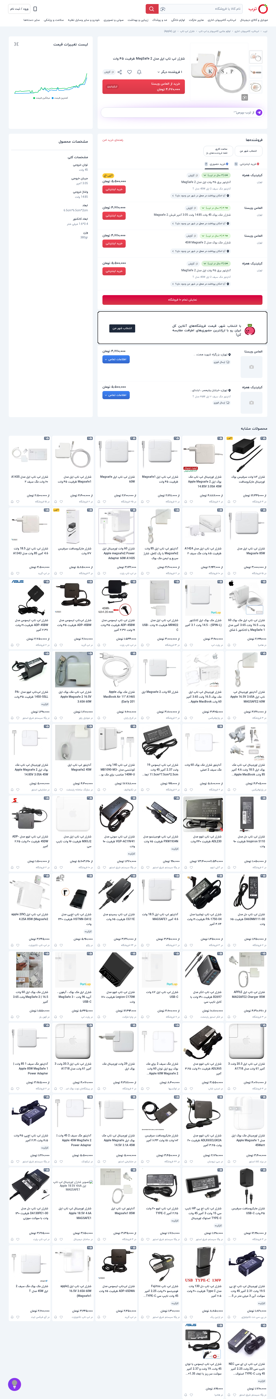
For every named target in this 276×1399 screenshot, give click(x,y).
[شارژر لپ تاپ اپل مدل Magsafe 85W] (246, 526)
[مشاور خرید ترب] (14, 1384)
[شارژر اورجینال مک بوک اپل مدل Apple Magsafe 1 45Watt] (246, 1113)
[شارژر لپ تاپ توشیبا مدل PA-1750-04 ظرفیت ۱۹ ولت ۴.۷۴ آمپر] (203, 892)
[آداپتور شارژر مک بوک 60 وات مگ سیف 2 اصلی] (203, 742)
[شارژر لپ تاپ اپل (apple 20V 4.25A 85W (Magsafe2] (30, 892)
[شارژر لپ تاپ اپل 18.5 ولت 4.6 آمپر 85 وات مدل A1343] (30, 526)
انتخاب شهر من (122, 328)
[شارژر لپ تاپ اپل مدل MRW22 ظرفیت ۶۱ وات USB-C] (160, 598)
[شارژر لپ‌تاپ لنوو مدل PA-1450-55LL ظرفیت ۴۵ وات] (30, 669)
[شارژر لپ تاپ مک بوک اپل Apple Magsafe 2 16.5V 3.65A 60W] (73, 669)
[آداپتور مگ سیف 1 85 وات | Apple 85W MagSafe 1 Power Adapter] (30, 1041)
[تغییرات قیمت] (139, 72)
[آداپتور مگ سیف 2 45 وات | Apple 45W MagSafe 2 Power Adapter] (73, 1113)
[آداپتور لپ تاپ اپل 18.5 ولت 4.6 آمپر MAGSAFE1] (160, 892)
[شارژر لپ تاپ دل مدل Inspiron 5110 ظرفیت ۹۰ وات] (246, 814)
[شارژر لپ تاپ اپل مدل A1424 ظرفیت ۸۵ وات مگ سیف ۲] (203, 526)
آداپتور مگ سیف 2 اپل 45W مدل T (211, 188)
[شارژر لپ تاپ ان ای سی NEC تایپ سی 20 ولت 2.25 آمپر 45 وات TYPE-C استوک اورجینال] (246, 1341)
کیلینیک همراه (252, 175)
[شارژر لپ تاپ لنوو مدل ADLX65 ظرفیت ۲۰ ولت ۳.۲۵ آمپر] (203, 1041)
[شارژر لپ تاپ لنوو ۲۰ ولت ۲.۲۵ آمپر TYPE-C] (160, 1186)
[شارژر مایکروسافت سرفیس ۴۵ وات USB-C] (246, 1186)
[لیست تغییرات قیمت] (16, 44)
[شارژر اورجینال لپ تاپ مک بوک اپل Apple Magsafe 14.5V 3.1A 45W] (116, 1113)
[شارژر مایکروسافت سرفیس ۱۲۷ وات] (73, 526)
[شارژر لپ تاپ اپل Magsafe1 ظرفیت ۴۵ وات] (160, 454)
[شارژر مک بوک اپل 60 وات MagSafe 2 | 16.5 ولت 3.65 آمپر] (30, 970)
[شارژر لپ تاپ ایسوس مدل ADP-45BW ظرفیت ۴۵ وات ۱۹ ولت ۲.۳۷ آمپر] (116, 598)
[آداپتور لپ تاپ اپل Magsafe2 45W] (73, 742)
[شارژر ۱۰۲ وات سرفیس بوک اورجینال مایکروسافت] (246, 454)
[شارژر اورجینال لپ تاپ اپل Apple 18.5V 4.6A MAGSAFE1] (73, 1186)
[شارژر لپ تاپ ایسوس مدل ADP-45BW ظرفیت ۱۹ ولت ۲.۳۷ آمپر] (30, 598)
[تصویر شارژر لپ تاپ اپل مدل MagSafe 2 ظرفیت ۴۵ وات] (255, 57)
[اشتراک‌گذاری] (119, 73)
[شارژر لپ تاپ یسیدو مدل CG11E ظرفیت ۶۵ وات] (116, 892)
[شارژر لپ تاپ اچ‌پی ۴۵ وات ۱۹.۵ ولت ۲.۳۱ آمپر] (30, 1113)
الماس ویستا (253, 208)
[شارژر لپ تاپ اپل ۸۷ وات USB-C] (160, 970)
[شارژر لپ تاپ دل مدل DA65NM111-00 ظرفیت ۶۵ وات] (246, 892)
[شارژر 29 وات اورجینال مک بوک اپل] (116, 1041)
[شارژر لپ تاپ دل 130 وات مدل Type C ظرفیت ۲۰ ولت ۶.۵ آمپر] (203, 1264)
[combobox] (201, 9)
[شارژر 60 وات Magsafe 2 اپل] (160, 669)
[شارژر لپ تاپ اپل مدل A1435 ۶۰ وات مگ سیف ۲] (30, 454)
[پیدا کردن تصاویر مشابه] (244, 97)
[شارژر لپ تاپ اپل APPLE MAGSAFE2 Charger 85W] (246, 970)
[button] (19, 9)
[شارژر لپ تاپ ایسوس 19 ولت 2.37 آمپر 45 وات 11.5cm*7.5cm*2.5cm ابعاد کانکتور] (160, 742)
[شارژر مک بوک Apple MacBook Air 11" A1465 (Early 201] (116, 669)
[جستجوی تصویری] (163, 9)
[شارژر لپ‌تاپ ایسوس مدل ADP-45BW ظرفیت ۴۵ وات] (73, 598)
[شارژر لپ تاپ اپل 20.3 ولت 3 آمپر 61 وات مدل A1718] (246, 1041)
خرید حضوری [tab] (215, 164)
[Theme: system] (35, 9)
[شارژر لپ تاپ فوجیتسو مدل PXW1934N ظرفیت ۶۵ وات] (160, 814)
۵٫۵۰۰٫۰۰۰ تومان (114, 181)
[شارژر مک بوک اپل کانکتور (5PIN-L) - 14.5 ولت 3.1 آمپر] (203, 598)
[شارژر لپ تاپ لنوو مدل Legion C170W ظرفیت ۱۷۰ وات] (116, 970)
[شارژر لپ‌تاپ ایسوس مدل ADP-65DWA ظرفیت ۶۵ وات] (116, 1264)
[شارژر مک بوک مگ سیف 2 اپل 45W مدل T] (30, 1264)
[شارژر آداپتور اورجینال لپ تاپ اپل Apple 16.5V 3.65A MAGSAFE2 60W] (246, 669)
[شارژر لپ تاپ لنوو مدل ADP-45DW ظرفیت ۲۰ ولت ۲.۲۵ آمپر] (30, 814)
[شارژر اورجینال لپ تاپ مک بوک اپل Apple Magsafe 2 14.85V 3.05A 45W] (203, 454)
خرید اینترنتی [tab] (245, 164)
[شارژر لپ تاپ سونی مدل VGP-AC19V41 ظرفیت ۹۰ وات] (116, 814)
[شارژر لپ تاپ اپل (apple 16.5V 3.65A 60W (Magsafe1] (73, 1264)
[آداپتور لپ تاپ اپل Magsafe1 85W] (116, 1186)
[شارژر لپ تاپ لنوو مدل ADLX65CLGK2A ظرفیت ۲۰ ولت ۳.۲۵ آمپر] (203, 1113)
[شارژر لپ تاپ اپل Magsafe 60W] (116, 454)
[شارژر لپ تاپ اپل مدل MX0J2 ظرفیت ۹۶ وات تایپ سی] (73, 814)
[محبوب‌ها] (129, 72)
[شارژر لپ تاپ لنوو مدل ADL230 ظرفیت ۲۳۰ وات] (203, 814)
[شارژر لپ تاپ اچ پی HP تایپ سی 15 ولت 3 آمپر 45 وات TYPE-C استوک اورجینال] (203, 1186)
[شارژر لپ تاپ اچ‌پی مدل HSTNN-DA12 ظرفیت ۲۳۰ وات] (73, 892)
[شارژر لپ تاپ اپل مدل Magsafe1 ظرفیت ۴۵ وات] (73, 454)
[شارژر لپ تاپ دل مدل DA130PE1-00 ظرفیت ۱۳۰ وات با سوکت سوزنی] (30, 1186)
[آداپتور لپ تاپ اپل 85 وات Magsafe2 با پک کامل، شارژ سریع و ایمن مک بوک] (160, 526)
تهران (259, 182)
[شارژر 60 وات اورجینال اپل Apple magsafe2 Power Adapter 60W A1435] (116, 526)
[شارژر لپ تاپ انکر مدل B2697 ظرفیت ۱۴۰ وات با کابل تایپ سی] (203, 970)
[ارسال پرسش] (259, 112)
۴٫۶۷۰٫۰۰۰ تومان (113, 207)
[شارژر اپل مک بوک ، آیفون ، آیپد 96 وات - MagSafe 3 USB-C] (73, 970)
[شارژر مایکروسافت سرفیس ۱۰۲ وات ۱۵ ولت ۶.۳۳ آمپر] (160, 1113)
